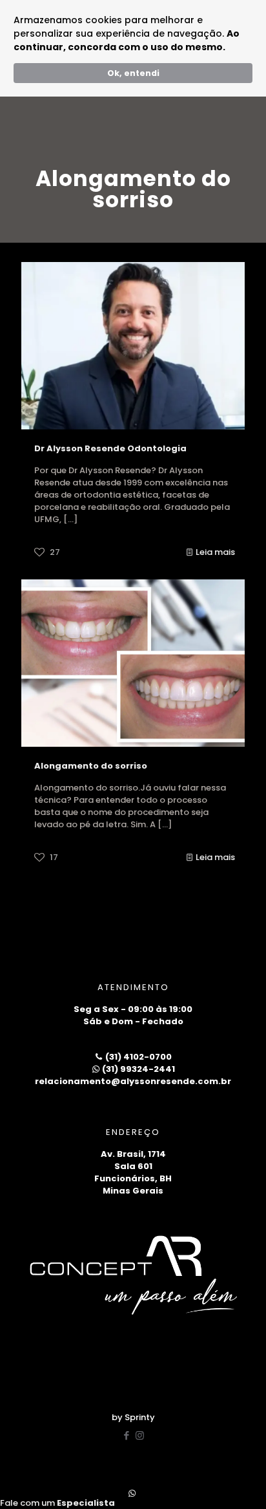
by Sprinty (133, 1417)
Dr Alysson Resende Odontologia (110, 448)
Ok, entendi (133, 73)
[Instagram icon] (140, 1435)
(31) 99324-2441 (137, 1069)
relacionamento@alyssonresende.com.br (133, 1081)
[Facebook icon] (126, 1435)
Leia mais (215, 552)
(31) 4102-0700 (137, 1057)
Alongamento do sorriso (90, 766)
